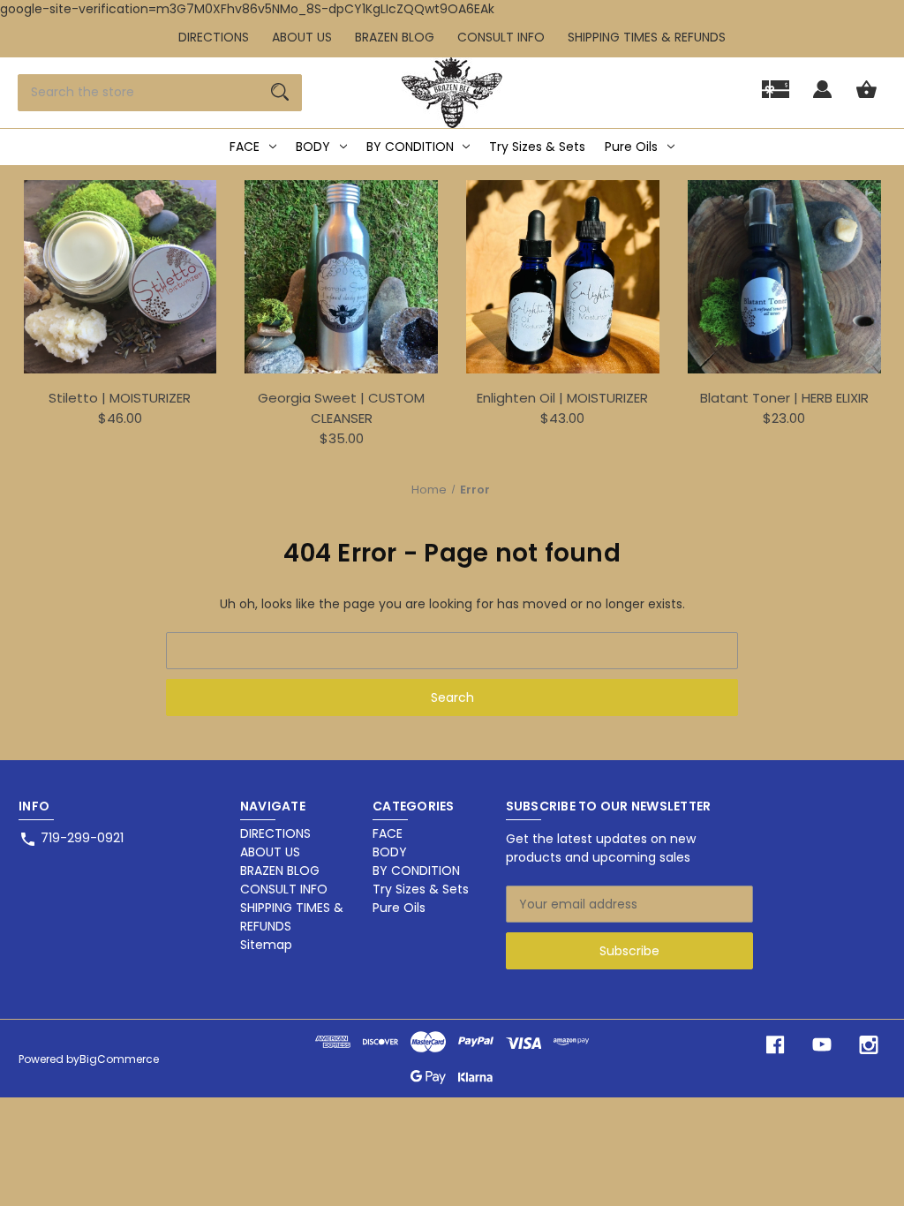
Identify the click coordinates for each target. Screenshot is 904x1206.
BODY (313, 146)
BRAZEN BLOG (394, 37)
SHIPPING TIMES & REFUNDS (647, 37)
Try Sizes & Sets (537, 146)
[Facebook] (775, 1045)
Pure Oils (631, 146)
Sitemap (266, 944)
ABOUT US (302, 37)
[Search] (280, 92)
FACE (245, 146)
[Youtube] (822, 1045)
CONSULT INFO (501, 37)
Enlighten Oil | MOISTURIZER (562, 397)
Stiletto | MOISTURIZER (120, 397)
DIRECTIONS (213, 37)
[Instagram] (868, 1045)
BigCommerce (119, 1059)
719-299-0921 (82, 838)
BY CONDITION (410, 146)
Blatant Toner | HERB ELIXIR (784, 397)
